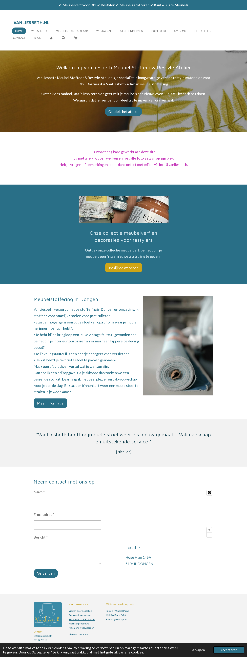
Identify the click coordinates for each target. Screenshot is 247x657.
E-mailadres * (44, 514)
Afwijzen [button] (198, 650)
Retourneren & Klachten (82, 619)
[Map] (169, 514)
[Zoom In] (209, 529)
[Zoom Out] (209, 534)
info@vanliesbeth (43, 635)
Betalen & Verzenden (80, 615)
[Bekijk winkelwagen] (75, 37)
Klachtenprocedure (79, 623)
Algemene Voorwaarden (81, 627)
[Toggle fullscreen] (209, 492)
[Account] (51, 37)
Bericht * (41, 537)
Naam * (39, 492)
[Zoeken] (63, 37)
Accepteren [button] (228, 650)
